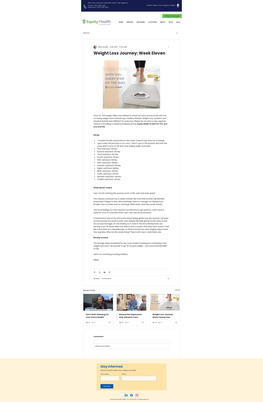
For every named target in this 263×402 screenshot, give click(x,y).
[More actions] (168, 47)
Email (124, 374)
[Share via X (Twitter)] (99, 272)
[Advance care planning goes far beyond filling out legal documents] (131, 302)
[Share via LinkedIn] (105, 272)
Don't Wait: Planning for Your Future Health (97, 315)
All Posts (86, 33)
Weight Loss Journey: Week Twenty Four (162, 315)
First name (105, 374)
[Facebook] (131, 395)
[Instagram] (137, 395)
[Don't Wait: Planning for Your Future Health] (98, 302)
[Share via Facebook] (94, 272)
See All (177, 290)
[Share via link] (110, 272)
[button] (177, 33)
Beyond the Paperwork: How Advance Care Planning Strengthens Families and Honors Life (131, 316)
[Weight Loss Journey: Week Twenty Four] (165, 302)
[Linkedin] (126, 395)
